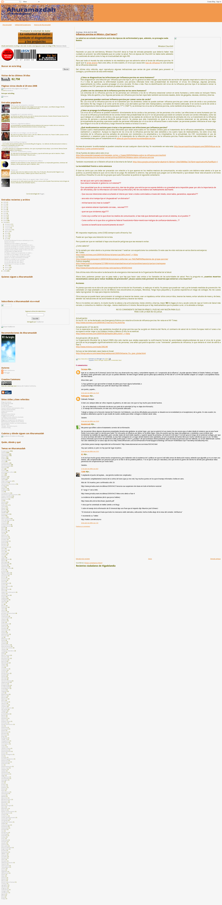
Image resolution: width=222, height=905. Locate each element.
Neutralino (4, 808)
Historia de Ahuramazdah (42, 25)
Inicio (150, 559)
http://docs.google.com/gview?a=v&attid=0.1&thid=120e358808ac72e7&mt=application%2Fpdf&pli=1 (175, 162)
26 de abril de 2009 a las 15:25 (90, 393)
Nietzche (4, 810)
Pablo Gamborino (9, 370)
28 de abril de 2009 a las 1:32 (89, 523)
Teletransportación (7, 862)
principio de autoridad (8, 613)
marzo (7, 265)
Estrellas (4, 539)
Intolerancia (5, 514)
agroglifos (4, 885)
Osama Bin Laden (6, 822)
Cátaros (3, 619)
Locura (3, 795)
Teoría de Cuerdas (6, 648)
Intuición (4, 636)
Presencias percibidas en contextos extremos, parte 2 (20, 246)
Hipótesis (4, 412)
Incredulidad (114, 360)
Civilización (4, 742)
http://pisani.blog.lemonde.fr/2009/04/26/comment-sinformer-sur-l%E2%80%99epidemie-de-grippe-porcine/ (122, 259)
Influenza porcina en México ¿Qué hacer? (96, 34)
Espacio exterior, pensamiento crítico (12, 408)
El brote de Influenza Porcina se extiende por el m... (19, 240)
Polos (3, 838)
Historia (3, 467)
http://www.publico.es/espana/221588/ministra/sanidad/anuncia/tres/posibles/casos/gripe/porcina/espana (120, 263)
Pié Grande (4, 702)
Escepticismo (107, 360)
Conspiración (5, 493)
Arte (2, 726)
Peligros (3, 488)
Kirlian (3, 789)
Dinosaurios (5, 624)
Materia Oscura (6, 497)
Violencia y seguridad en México (20, 123)
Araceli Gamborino (7, 724)
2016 (4, 209)
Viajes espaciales (6, 481)
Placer (3, 591)
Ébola (3, 895)
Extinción (4, 627)
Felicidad (4, 678)
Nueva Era (4, 499)
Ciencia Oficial (5, 574)
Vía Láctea (4, 709)
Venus (3, 610)
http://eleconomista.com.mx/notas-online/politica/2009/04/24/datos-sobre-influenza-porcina (115, 157)
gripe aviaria (92, 63)
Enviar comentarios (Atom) (93, 563)
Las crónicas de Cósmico (8, 418)
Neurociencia (5, 589)
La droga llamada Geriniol (10, 147)
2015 (4, 211)
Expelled (3, 675)
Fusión (3, 585)
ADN (2, 654)
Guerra (3, 555)
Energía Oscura (6, 526)
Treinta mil (14, 170)
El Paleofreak (5, 405)
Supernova (4, 705)
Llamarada (4, 793)
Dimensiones (5, 673)
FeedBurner (40, 322)
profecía (3, 571)
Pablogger (85, 396)
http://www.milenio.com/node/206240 (92, 347)
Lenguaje (4, 691)
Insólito (3, 786)
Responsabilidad (6, 847)
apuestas (4, 886)
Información (5, 634)
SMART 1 (4, 853)
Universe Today (6, 427)
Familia (3, 676)
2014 (4, 213)
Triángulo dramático (7, 651)
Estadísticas (5, 463)
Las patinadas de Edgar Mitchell (13, 251)
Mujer (3, 503)
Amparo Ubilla (5, 721)
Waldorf (3, 879)
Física (3, 461)
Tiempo (3, 649)
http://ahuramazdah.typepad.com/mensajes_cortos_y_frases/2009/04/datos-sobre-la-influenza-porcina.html (121, 155)
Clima (3, 506)
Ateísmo (3, 535)
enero (7, 269)
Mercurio (4, 696)
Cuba (3, 745)
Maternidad (5, 694)
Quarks (3, 843)
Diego (3, 622)
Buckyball (4, 738)
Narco (3, 807)
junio (6, 235)
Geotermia (4, 772)
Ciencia (3, 452)
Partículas (4, 607)
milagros (4, 891)
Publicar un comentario (83, 526)
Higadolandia (5, 682)
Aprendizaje (5, 663)
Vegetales (4, 871)
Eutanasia (4, 763)
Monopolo (4, 801)
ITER (2, 781)
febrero (7, 267)
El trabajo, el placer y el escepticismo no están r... (19, 253)
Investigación (5, 688)
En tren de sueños (6, 406)
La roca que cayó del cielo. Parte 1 (14, 262)
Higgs (3, 775)
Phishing (4, 834)
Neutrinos (4, 699)
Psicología (4, 530)
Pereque (84, 369)
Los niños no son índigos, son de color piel (24, 133)
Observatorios (5, 813)
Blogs (3, 736)
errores (3, 712)
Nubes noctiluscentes (7, 811)
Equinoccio (4, 760)
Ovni (2, 487)
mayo (6, 237)
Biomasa (4, 735)
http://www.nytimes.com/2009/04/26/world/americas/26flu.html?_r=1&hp (107, 255)
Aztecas (3, 615)
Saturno (3, 703)
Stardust (4, 858)
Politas (3, 837)
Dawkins (4, 621)
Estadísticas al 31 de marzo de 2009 (15, 264)
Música (3, 697)
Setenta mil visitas (9, 242)
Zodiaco (3, 883)
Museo (3, 804)
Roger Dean (4, 849)
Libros (3, 603)
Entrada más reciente (83, 559)
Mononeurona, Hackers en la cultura (12, 421)
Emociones (4, 538)
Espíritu (3, 625)
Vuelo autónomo (6, 708)
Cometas (4, 521)
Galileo (3, 771)
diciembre (8, 224)
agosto (7, 231)
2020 (4, 202)
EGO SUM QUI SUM (7, 403)
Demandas (4, 750)
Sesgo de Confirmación (8, 592)
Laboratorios (5, 792)
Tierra (3, 609)
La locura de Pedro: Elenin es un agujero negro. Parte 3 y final (29, 179)
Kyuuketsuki (86, 424)
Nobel (3, 640)
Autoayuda (4, 729)
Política (3, 458)
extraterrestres (5, 464)
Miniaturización (6, 799)
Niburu (3, 606)
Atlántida (4, 727)
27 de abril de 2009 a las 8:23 (89, 469)
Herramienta (5, 774)
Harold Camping (6, 681)
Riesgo (3, 532)
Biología (101, 360)
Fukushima (4, 630)
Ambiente (4, 660)
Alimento (4, 657)
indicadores (5, 889)
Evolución (4, 482)
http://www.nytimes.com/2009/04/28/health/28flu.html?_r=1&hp (103, 334)
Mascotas (4, 798)
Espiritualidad (5, 762)
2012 (4, 217)
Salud (120, 360)
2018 (4, 206)
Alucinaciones (5, 658)
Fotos (3, 551)
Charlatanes (5, 455)
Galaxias (4, 769)
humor (3, 470)
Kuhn (3, 790)
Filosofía (3, 679)
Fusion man (5, 768)
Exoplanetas (5, 583)
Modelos (4, 544)
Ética (2, 897)
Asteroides (4, 505)
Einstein (3, 580)
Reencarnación (5, 646)
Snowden (4, 856)
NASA (3, 515)
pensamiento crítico (7, 472)
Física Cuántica (6, 586)
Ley (2, 637)
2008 (4, 271)
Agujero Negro (5, 573)
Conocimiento (5, 618)
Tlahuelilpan (5, 867)
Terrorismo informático (8, 484)
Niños (3, 700)
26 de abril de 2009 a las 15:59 (90, 421)
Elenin (3, 582)
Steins (3, 859)
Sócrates (4, 861)
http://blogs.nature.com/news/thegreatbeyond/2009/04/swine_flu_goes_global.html (111, 353)
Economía (4, 579)
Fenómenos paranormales (9, 494)
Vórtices (3, 877)
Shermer (3, 855)
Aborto (3, 715)
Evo (2, 765)
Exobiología (5, 541)
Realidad (4, 490)
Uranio (3, 868)
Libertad (3, 601)
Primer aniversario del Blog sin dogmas (15, 142)
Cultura (3, 747)
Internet (3, 542)
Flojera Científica (6, 496)
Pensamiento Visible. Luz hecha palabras (14, 423)
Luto (2, 556)
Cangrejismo (5, 741)
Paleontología (5, 825)
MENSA (3, 796)
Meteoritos (4, 639)
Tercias (3, 594)
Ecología (3, 757)
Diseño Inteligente (6, 754)
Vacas (3, 870)
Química (4, 844)
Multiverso (4, 802)
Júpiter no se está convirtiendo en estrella (16, 257)
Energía (3, 485)
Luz (2, 604)
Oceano (3, 814)
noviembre (8, 226)
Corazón (4, 670)
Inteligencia (4, 600)
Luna (2, 473)
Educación (4, 550)
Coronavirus (5, 744)
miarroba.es (10, 90)
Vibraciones (4, 873)
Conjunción (4, 669)
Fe (2, 500)
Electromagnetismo (7, 759)
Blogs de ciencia (6, 402)
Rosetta (3, 850)
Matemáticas (5, 559)
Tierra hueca (5, 865)
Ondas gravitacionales (8, 817)
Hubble (3, 633)
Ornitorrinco (5, 819)
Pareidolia (4, 826)
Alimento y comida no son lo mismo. (15, 259)
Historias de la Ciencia (8, 414)
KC (82, 454)
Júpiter (3, 588)
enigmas (4, 888)
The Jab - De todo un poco (9, 426)
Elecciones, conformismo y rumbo (21, 151)
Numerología (5, 564)
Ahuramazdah (7, 25)
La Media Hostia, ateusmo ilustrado (12, 417)
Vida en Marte (5, 518)
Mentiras (4, 476)
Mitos (3, 529)
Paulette (3, 829)
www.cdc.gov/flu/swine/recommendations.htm (136, 138)
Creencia (4, 523)
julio (6, 233)
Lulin (2, 693)
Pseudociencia (5, 524)
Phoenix (3, 545)
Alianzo (3, 720)
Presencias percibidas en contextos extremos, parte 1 (20, 248)
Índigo (3, 898)
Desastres (4, 576)
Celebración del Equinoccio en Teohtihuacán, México (27, 161)
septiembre (8, 229)
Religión (3, 478)
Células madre (5, 748)
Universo (4, 706)
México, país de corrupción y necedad (22, 105)
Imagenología (5, 685)
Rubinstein (4, 852)
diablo (3, 652)
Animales (4, 723)
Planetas (4, 565)
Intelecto (4, 787)
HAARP (3, 512)
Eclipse (3, 597)
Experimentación (6, 766)
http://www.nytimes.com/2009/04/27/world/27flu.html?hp (100, 323)
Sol (2, 491)
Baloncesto (4, 732)
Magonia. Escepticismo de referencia (12, 420)
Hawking (4, 598)
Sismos (3, 517)
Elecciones (4, 536)
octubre (7, 228)
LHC (2, 469)
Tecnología (4, 460)
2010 (4, 220)
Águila (3, 894)
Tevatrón (4, 864)
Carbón (3, 664)
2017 (4, 208)
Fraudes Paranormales (8, 409)
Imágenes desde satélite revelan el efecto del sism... (19, 249)
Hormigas (4, 780)
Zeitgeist (4, 711)
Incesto (3, 784)
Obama (3, 642)
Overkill (3, 643)
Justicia (3, 690)
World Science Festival (8, 882)
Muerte (3, 502)
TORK (83, 472)
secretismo (4, 892)
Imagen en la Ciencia (7, 415)
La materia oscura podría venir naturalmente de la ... (19, 245)
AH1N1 (96, 360)
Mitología (4, 562)
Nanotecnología (6, 805)
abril (6, 239)
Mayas (3, 508)
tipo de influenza (152, 63)
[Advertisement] (93, 541)
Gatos (3, 631)
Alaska (3, 717)
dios (2, 475)
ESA (2, 756)
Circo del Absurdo (6, 520)
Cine (2, 667)
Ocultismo (4, 816)
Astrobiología (5, 595)
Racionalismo (5, 645)
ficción (3, 570)
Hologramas (5, 777)
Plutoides (4, 835)
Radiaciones (5, 547)
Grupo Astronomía (7, 411)
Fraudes (3, 628)
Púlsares (4, 841)
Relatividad (4, 567)
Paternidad (4, 828)
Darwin (3, 672)
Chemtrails (4, 616)
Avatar (3, 730)
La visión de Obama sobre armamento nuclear (17, 256)
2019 (4, 204)
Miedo (3, 561)
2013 (4, 215)
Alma (3, 548)
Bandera (4, 733)
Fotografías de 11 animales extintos (22, 114)
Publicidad (4, 840)
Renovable (4, 846)
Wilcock (3, 880)
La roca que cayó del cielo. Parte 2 (14, 260)
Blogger (41, 194)
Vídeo (3, 876)
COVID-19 (4, 739)
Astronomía (5, 454)
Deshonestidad (6, 751)
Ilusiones (4, 684)
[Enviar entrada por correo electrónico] (109, 358)
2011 (4, 219)
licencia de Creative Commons (26, 386)
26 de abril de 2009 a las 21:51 (90, 451)
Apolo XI (3, 661)
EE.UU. (3, 577)
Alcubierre (4, 718)
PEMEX (3, 823)
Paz (2, 831)
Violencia (4, 612)
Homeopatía (5, 778)
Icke (2, 783)
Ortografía (4, 820)
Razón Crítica (5, 424)
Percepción (4, 832)
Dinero (3, 753)
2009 (4, 222)
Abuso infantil (5, 655)
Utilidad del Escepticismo (23, 25)
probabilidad (5, 714)
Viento (3, 874)
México (3, 457)
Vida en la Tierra (6, 568)
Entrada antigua (215, 559)
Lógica (3, 558)
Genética (4, 553)
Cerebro (3, 666)
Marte (3, 527)
